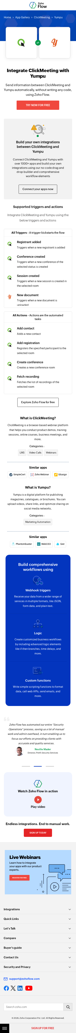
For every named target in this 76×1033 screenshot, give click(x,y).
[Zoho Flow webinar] (38, 872)
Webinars (51, 452)
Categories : (37, 446)
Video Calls (35, 452)
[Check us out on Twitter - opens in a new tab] (13, 988)
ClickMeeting (42, 17)
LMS (22, 452)
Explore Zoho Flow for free (38, 402)
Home (7, 17)
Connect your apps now (38, 189)
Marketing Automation (38, 522)
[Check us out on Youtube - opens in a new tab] (28, 988)
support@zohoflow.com (24, 978)
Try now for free (38, 105)
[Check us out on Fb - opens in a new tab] (6, 988)
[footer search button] (67, 1007)
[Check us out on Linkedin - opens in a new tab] (20, 988)
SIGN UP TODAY (38, 833)
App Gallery (22, 17)
